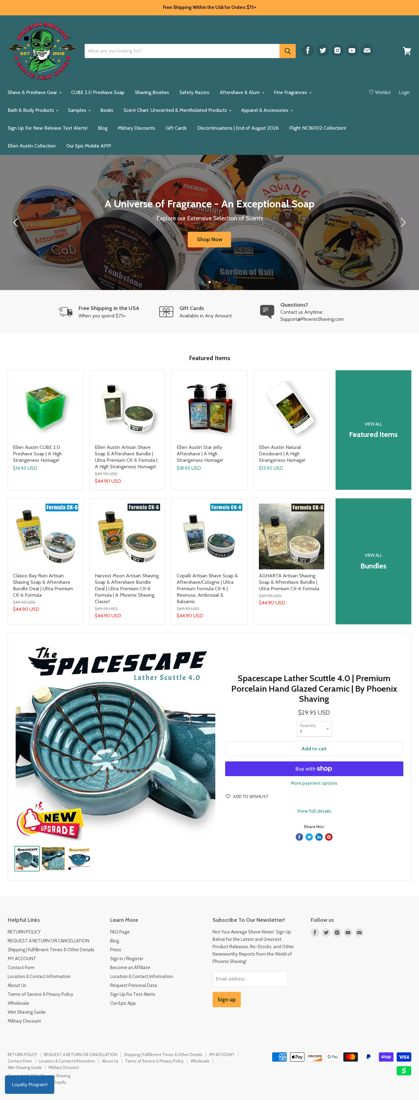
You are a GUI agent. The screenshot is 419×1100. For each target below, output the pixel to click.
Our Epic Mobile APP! (88, 146)
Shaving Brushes (152, 92)
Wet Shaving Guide (27, 1012)
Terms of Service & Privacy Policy (40, 994)
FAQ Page (120, 932)
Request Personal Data (133, 985)
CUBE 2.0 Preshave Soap (98, 92)
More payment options (314, 783)
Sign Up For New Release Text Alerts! (47, 128)
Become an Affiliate (130, 967)
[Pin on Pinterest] (329, 837)
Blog (102, 128)
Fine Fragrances (291, 92)
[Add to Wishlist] (78, 375)
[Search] (287, 51)
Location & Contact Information (39, 976)
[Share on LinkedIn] (319, 837)
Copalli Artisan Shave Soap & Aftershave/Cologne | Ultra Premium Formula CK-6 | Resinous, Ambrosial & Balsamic (207, 588)
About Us (17, 985)
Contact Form (21, 967)
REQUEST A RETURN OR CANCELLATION (48, 941)
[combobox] (182, 51)
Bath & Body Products (31, 110)
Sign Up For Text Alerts (132, 994)
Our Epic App (123, 1003)
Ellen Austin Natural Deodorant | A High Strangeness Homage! (282, 453)
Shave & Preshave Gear (33, 92)
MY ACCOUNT (22, 958)
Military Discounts (136, 128)
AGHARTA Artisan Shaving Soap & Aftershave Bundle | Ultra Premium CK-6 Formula (289, 582)
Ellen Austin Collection (32, 146)
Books (106, 110)
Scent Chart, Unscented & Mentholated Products (176, 110)
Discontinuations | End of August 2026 (238, 128)
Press (115, 950)
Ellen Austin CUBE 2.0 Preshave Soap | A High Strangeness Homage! (37, 453)
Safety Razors (194, 92)
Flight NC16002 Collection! (317, 128)
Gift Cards (176, 128)
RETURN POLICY (24, 932)
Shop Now (209, 239)
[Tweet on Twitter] (309, 837)
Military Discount (24, 1021)
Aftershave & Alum (240, 92)
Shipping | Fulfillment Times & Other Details (51, 950)
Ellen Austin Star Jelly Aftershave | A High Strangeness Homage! (200, 453)
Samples (77, 110)
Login (404, 92)
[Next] (402, 222)
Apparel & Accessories (265, 110)
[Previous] (17, 222)
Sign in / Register (126, 958)
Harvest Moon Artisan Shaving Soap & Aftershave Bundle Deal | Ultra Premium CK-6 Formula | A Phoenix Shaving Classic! (127, 588)
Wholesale (18, 1003)
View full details (314, 811)
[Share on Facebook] (299, 837)
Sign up (226, 999)
